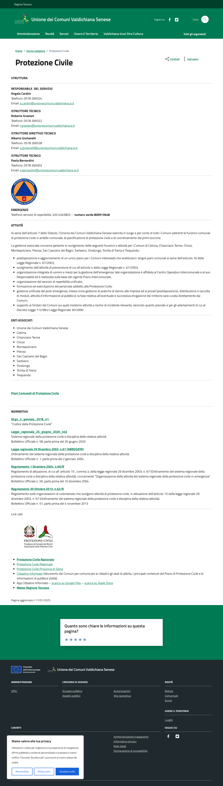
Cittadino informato (30, 573)
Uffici (14, 691)
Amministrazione (28, 33)
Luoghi (169, 720)
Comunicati (171, 696)
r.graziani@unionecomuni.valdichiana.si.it (47, 125)
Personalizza (22, 771)
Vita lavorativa (122, 696)
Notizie (169, 691)
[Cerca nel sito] (205, 19)
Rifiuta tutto (44, 771)
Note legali (120, 746)
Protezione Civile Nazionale (35, 559)
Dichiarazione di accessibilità (130, 751)
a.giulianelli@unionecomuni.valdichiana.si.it (49, 148)
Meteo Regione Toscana (33, 587)
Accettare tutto (67, 771)
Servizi (64, 33)
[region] (45, 757)
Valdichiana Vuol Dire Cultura (123, 33)
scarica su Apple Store (98, 583)
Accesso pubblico (72, 691)
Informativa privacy (125, 741)
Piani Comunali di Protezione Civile (35, 393)
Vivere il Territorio (86, 33)
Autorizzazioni (122, 691)
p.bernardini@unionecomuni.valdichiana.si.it (49, 170)
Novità (49, 33)
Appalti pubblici (71, 696)
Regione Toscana (23, 4)
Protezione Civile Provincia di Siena (40, 569)
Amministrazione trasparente (131, 737)
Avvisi (168, 700)
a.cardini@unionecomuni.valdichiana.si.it (47, 103)
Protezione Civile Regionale (35, 564)
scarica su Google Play (66, 583)
